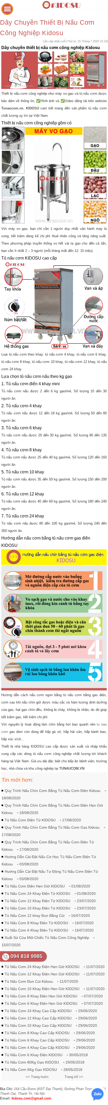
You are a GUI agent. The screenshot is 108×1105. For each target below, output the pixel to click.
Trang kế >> (73, 1077)
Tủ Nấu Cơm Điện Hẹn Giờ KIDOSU (35, 886)
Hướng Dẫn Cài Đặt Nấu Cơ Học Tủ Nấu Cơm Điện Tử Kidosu (49, 860)
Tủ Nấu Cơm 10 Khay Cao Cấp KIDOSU (38, 1025)
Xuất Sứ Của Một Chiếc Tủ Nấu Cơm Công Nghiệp (47, 937)
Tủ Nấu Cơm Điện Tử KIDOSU (30, 820)
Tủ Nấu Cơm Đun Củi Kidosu (29, 981)
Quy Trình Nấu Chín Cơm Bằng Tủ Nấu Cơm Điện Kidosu (52, 791)
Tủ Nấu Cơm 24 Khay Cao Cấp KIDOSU (38, 1011)
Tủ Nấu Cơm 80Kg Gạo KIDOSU (32, 1062)
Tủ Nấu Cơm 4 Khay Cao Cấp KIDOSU (37, 1047)
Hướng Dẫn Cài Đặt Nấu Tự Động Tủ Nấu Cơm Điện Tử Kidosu (50, 875)
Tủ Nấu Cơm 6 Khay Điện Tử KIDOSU (36, 930)
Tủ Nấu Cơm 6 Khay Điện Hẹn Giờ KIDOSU (41, 1003)
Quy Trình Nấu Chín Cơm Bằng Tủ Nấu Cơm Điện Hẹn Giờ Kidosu (52, 809)
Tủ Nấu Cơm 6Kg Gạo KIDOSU (31, 1069)
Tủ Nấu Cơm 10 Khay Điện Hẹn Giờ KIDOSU (42, 989)
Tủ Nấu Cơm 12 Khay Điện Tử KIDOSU (37, 901)
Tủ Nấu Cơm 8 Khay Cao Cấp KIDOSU (37, 1033)
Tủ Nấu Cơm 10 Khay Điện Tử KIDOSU (37, 908)
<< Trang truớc (37, 1077)
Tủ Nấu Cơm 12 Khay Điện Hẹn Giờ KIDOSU (42, 974)
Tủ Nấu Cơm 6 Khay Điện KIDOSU (33, 1055)
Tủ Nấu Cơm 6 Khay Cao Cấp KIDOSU (37, 1040)
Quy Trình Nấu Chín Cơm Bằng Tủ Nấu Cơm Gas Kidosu (52, 827)
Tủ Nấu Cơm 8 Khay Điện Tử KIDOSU (36, 923)
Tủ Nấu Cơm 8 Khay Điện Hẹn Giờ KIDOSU (41, 996)
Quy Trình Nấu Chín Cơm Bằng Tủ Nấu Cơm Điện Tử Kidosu (48, 846)
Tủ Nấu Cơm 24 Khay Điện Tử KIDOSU (37, 893)
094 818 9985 (26, 956)
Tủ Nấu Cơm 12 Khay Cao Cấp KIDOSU (38, 1018)
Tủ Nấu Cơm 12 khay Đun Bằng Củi (34, 915)
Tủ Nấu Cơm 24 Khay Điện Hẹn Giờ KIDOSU (42, 967)
